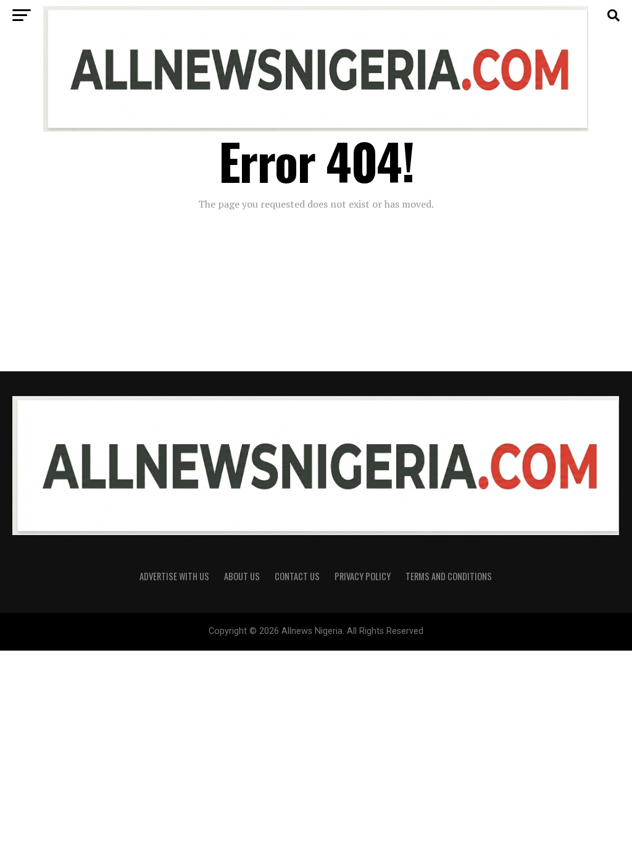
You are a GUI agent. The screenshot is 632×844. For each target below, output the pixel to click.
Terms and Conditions (448, 576)
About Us (242, 576)
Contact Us (297, 576)
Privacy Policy (363, 576)
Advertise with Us (174, 576)
